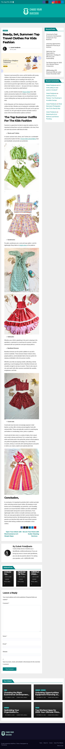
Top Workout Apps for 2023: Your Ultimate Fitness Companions (54, 64)
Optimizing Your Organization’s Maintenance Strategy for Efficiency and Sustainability (53, 55)
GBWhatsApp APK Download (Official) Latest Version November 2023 (53, 72)
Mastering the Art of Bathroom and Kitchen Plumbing (52, 117)
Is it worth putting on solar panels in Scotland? (53, 88)
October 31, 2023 (10, 697)
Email (5, 644)
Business (5, 30)
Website (5, 651)
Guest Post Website (58, 743)
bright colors (23, 245)
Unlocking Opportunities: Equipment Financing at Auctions (53, 45)
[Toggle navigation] (62, 20)
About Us (46, 743)
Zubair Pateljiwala (15, 47)
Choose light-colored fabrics (28, 138)
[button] (58, 20)
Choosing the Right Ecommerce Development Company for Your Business (17, 694)
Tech (5, 690)
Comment (6, 603)
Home (41, 743)
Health (37, 707)
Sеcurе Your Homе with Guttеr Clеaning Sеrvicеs (31, 534)
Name (5, 636)
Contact (51, 743)
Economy (43, 690)
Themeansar (4, 745)
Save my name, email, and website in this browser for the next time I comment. (21, 663)
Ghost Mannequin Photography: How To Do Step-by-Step (54, 106)
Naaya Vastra (26, 92)
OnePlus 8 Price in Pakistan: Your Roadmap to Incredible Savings (54, 98)
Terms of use (60, 745)
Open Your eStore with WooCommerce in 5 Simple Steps (13, 534)
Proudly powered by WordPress (8, 743)
